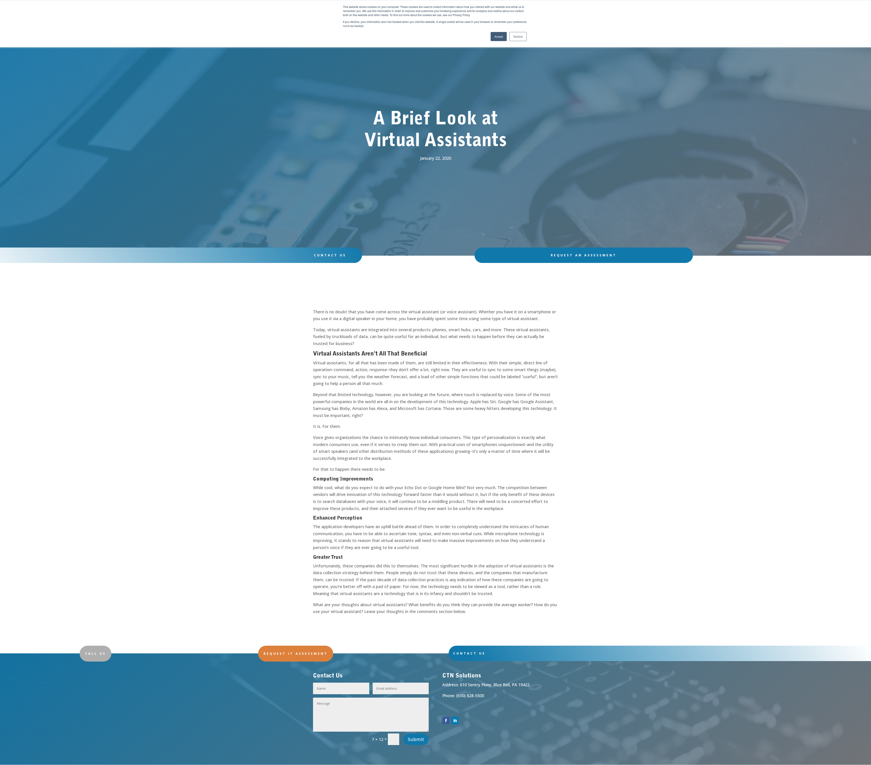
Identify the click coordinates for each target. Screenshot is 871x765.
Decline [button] (518, 36)
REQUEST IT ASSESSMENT (296, 653)
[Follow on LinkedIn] (455, 720)
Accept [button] (498, 36)
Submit (416, 739)
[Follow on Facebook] (446, 720)
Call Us (95, 653)
